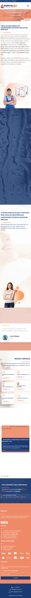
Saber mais (5, 378)
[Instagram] (4, 522)
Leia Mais (4, 450)
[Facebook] (2, 522)
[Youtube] (7, 522)
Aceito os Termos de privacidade (10, 570)
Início (2, 17)
